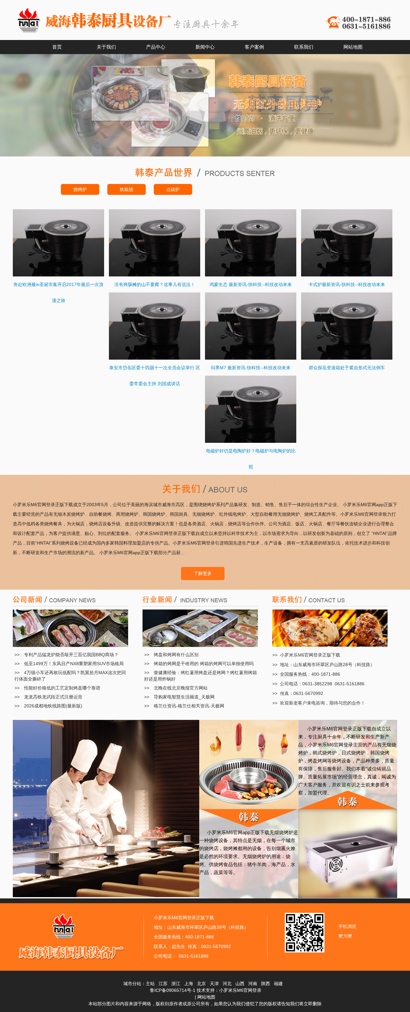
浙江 (175, 983)
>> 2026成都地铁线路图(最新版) (48, 705)
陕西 (265, 983)
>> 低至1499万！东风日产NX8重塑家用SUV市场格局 (69, 663)
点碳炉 (173, 189)
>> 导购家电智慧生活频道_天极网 (179, 696)
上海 (188, 983)
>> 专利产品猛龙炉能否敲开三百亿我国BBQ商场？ (66, 654)
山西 (239, 983)
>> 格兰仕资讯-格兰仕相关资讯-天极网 (184, 705)
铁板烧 (126, 189)
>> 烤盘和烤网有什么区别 (171, 654)
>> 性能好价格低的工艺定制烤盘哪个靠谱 (57, 687)
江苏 (163, 983)
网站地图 (206, 997)
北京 (201, 983)
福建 (278, 983)
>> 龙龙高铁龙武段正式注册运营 (48, 696)
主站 (150, 983)
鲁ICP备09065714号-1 (172, 990)
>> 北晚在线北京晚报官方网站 (176, 687)
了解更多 (203, 573)
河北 (227, 983)
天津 (214, 983)
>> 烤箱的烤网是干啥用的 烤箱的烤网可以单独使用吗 (199, 663)
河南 (252, 983)
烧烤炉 (80, 189)
